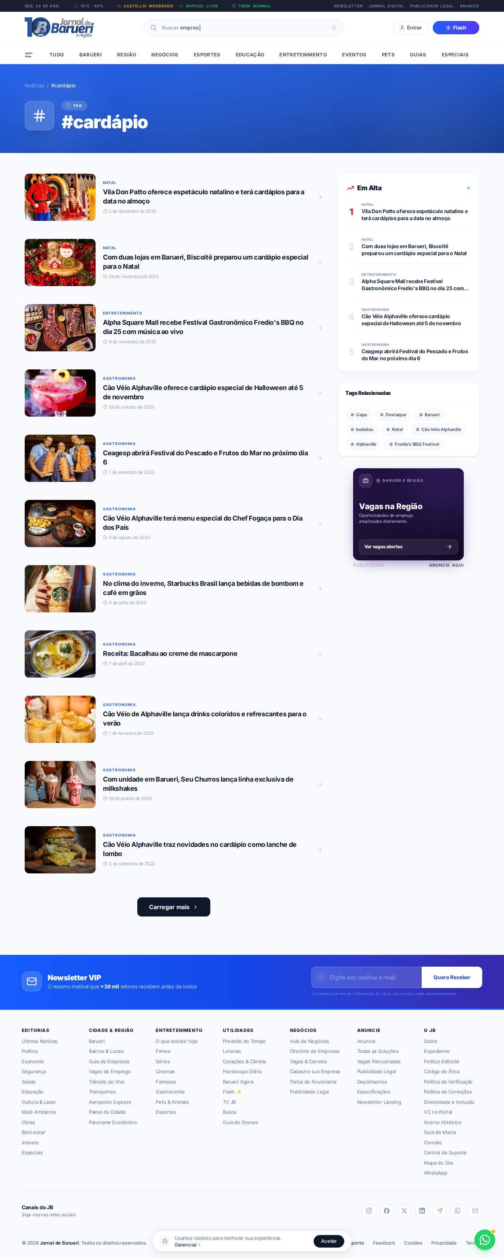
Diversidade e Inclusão (449, 1102)
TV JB (229, 1102)
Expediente (436, 1051)
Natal (397, 429)
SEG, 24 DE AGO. (43, 6)
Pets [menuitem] (388, 55)
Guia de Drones (240, 1122)
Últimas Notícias (40, 1041)
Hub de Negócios (309, 1041)
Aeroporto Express (110, 1102)
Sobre (430, 1041)
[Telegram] (440, 1211)
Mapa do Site (438, 1163)
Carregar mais (169, 907)
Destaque (396, 414)
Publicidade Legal (432, 6)
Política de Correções (448, 1092)
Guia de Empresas (109, 1061)
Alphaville (366, 444)
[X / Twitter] (404, 1211)
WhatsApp (435, 1173)
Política (30, 1051)
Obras (28, 1122)
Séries (163, 1061)
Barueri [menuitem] (90, 55)
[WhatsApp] (458, 1211)
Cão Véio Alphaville (441, 429)
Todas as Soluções (378, 1051)
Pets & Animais (172, 1102)
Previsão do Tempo (244, 1041)
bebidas (364, 429)
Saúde (29, 1082)
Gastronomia (170, 1092)
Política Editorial (441, 1061)
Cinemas (165, 1071)
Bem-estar (33, 1132)
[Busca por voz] (333, 27)
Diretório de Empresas (315, 1051)
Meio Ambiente (39, 1112)
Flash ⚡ (232, 1092)
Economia (33, 1061)
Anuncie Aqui (446, 565)
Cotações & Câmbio (244, 1061)
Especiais (32, 1152)
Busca (229, 1112)
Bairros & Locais (106, 1051)
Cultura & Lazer (39, 1102)
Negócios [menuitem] (165, 55)
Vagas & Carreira (308, 1061)
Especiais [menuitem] (455, 55)
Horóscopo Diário (242, 1071)
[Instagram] (369, 1211)
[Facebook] (387, 1211)
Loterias (232, 1051)
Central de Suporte (445, 1152)
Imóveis (30, 1142)
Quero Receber (452, 977)
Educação (33, 1092)
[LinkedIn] (422, 1211)
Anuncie (469, 6)
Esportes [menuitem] (207, 55)
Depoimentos (372, 1082)
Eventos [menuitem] (354, 55)
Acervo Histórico (442, 1122)
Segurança (33, 1071)
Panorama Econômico (113, 1122)
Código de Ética (441, 1071)
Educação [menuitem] (250, 55)
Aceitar (329, 1241)
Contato (433, 1142)
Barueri (432, 414)
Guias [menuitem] (418, 55)
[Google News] (475, 1211)
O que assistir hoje (177, 1041)
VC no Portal (438, 1112)
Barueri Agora (238, 1082)
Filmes (163, 1051)
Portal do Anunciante (313, 1082)
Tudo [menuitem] (56, 55)
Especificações (374, 1092)
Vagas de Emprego (110, 1071)
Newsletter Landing (379, 1102)
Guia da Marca (440, 1132)
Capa (361, 414)
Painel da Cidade (107, 1112)
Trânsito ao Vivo (107, 1082)
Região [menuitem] (126, 55)
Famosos (166, 1082)
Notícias (34, 85)
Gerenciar (186, 1245)
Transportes (102, 1092)
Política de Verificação (448, 1082)
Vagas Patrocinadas (379, 1061)
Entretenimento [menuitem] (303, 55)
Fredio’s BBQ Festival (417, 444)
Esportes (166, 1112)
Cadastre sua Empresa (315, 1071)
